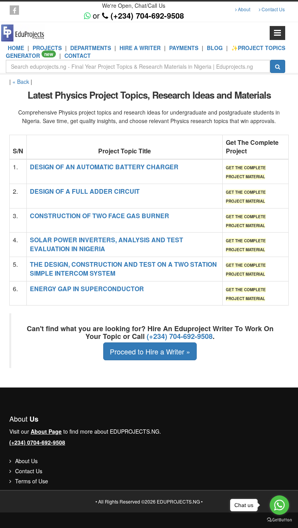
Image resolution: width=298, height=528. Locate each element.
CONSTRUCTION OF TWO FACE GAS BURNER (99, 215)
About (243, 9)
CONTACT (77, 55)
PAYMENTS (184, 48)
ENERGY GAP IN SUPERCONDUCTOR (87, 288)
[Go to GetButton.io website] (279, 520)
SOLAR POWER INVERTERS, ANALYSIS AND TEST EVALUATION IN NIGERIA (106, 244)
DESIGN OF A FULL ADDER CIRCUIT (85, 191)
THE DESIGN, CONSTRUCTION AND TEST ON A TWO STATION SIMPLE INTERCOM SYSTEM (123, 269)
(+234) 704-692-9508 (180, 336)
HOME (17, 48)
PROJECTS (47, 48)
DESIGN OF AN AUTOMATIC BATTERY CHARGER (104, 166)
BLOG (215, 48)
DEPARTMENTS (91, 48)
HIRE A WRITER (141, 48)
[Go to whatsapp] (279, 505)
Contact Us (272, 9)
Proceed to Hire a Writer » (150, 351)
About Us (26, 461)
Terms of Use (31, 481)
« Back (20, 81)
